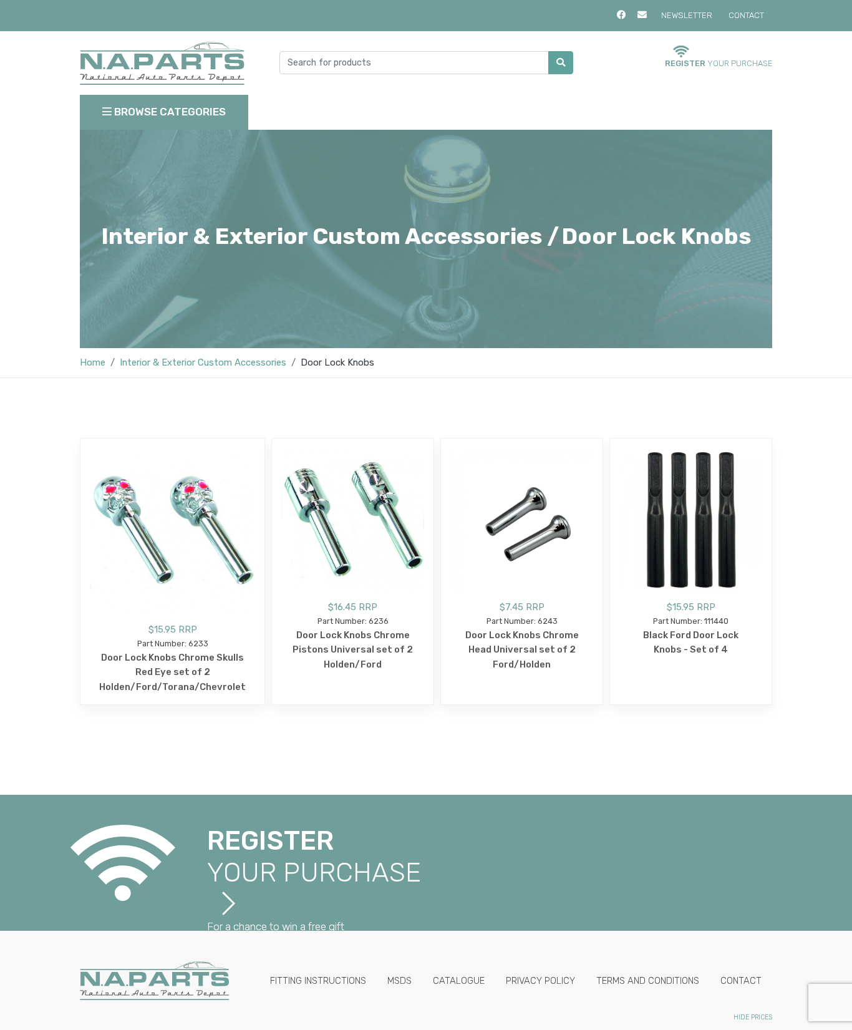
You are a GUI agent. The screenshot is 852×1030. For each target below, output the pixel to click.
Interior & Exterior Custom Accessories (203, 362)
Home (92, 362)
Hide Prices (752, 1017)
